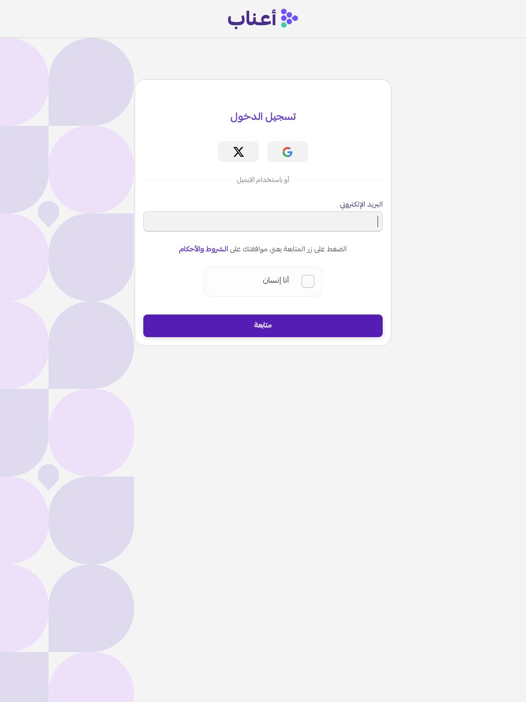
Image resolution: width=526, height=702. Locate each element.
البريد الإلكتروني (361, 205)
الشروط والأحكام (203, 249)
